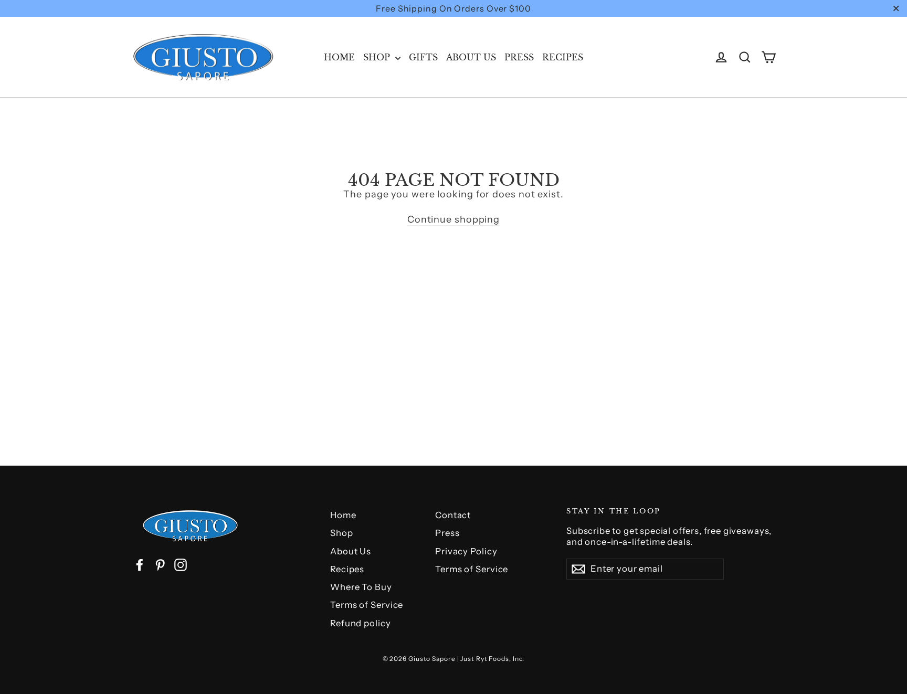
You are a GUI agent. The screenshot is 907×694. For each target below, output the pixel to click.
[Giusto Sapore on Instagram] (180, 565)
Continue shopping (453, 219)
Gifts (423, 57)
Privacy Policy (466, 551)
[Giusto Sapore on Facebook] (139, 565)
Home (339, 57)
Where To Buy (361, 587)
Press (519, 57)
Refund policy (360, 623)
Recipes (562, 57)
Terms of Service (366, 605)
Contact (453, 515)
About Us (471, 57)
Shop (378, 57)
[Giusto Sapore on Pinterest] (160, 565)
